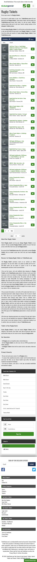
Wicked (3, 525)
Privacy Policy (5, 534)
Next (12, 231)
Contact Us (4, 482)
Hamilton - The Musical (7, 522)
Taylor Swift (4, 511)
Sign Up (18, 434)
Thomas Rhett (6, 412)
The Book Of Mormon (7, 523)
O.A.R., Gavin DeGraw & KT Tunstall (11, 408)
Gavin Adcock (6, 384)
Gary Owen (5, 396)
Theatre (3, 493)
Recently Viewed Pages (30, 560)
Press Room (4, 536)
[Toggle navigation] (33, 5)
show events (18, 236)
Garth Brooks (5, 515)
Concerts (4, 491)
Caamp (5, 392)
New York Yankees (6, 500)
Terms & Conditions (6, 532)
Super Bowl (4, 502)
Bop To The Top (6, 388)
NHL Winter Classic (6, 504)
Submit (31, 464)
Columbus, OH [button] (6, 39)
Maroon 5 (4, 513)
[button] (28, 5)
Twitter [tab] (7, 449)
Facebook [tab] (7, 446)
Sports (3, 489)
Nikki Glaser (6, 375)
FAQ (3, 480)
